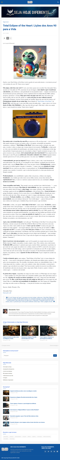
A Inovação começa (7, 366)
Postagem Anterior (6, 345)
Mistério (34, 436)
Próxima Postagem (54, 345)
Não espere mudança (7, 373)
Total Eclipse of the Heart (44, 101)
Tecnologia (12, 438)
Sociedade (6, 438)
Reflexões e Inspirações (8, 380)
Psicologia (39, 436)
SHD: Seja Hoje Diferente (7, 457)
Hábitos (29, 436)
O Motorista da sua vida (8, 375)
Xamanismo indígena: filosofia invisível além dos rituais (29, 337)
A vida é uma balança (7, 371)
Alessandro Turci (14, 310)
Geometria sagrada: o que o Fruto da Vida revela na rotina (24, 416)
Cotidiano (11, 436)
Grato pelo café (7, 293)
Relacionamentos (46, 436)
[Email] (7, 38)
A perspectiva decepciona (8, 369)
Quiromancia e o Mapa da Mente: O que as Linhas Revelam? (24, 409)
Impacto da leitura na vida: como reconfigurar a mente (11, 337)
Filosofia (24, 436)
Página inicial (5, 21)
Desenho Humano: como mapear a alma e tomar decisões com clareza (27, 422)
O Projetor (5, 377)
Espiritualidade (18, 436)
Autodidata (6, 436)
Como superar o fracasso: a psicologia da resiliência (47, 337)
